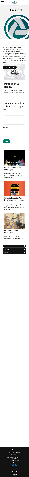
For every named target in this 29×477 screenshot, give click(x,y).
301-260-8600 (16, 452)
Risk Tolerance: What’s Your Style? (13, 168)
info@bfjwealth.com (14, 463)
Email (4, 118)
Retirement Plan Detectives (11, 231)
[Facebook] (13, 465)
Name (4, 109)
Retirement (14, 474)
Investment (14, 476)
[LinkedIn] (16, 465)
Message (5, 127)
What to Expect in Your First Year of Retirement (14, 199)
